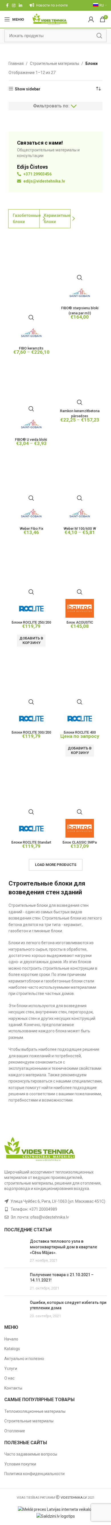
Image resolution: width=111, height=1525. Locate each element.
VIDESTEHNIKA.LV (74, 1497)
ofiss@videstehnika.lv (49, 1217)
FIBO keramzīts (31, 348)
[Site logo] (49, 19)
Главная (16, 63)
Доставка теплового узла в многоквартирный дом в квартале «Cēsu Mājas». (63, 1247)
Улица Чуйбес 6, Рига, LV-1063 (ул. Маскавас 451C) (58, 1201)
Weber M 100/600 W (79, 528)
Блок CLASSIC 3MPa (80, 842)
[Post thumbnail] (15, 1251)
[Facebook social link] (7, 5)
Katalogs (12, 1348)
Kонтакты (13, 1388)
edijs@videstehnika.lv (43, 181)
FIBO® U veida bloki (31, 439)
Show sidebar (27, 89)
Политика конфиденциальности (34, 1473)
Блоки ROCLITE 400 (80, 732)
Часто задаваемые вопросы (30, 1454)
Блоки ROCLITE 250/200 (31, 622)
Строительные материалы (54, 63)
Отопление (14, 1431)
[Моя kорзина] (91, 19)
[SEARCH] (99, 35)
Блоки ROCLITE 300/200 (31, 732)
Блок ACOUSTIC (80, 622)
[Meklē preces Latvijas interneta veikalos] (55, 1509)
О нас (9, 1378)
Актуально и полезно (24, 1358)
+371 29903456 (37, 174)
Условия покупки (20, 1464)
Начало (11, 1339)
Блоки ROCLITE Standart (31, 842)
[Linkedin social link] (20, 5)
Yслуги (10, 1368)
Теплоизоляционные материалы (34, 1411)
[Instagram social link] (13, 5)
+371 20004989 (43, 1209)
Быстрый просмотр (31, 317)
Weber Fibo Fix (31, 528)
